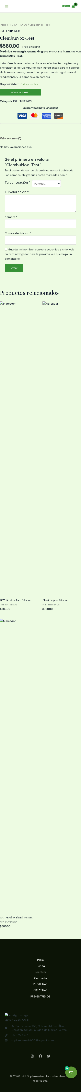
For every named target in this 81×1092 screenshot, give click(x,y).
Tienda (40, 966)
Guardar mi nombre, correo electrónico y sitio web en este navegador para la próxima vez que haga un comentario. (39, 254)
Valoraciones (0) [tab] (10, 138)
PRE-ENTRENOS (18, 24)
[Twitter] (49, 1056)
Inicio (3, 24)
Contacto (40, 978)
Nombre (11, 217)
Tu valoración (17, 192)
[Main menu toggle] (7, 6)
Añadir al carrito (20, 92)
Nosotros (41, 972)
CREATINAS (40, 990)
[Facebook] (40, 1056)
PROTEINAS (40, 984)
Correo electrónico (18, 233)
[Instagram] (32, 1056)
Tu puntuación (17, 182)
